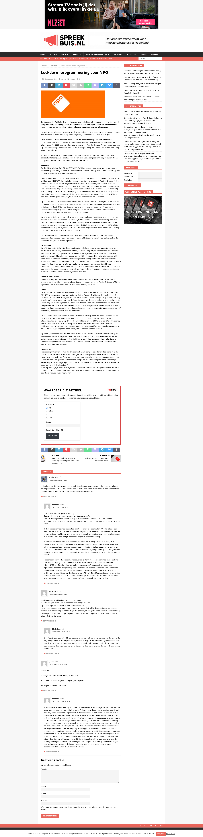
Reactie (44, 769)
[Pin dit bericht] (66, 85)
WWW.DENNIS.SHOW (132, 111)
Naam (43, 786)
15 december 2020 (50, 79)
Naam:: (48, 422)
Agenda (64, 54)
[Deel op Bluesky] (109, 85)
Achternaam (128, 177)
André (51, 477)
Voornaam (128, 173)
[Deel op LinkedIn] (59, 85)
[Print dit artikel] (80, 85)
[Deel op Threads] (116, 85)
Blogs (143, 54)
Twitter (153, 826)
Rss (161, 826)
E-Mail (43, 793)
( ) (79, 59)
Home (42, 54)
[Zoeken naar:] (150, 58)
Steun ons (131, 54)
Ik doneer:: (50, 405)
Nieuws (53, 54)
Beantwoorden (50, 496)
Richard (63, 79)
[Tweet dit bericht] (51, 85)
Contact (155, 54)
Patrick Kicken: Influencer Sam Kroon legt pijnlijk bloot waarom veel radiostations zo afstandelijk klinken (143, 120)
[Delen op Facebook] (44, 85)
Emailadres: (128, 180)
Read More (170, 833)
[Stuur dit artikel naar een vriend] (73, 85)
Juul (51, 661)
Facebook (142, 826)
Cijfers (76, 54)
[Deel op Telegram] (102, 85)
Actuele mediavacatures (97, 54)
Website (44, 800)
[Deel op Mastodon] (95, 85)
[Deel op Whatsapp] (87, 85)
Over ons (118, 54)
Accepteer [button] (160, 834)
